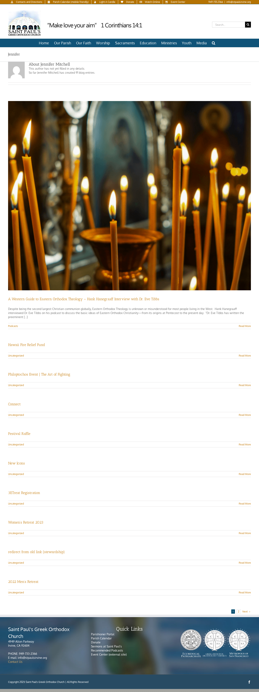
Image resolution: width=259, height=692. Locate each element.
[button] (213, 43)
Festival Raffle (19, 433)
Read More (245, 326)
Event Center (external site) (109, 654)
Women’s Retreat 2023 (25, 522)
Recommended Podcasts (107, 650)
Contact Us (15, 661)
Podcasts (13, 326)
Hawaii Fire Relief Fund (26, 345)
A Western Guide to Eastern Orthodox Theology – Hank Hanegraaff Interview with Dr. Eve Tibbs (83, 299)
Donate (96, 642)
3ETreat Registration (24, 493)
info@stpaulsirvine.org (238, 1)
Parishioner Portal (102, 634)
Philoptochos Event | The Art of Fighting (39, 374)
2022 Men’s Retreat (23, 581)
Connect (14, 404)
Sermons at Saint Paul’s (106, 646)
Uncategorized (16, 355)
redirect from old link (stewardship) (36, 552)
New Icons (16, 463)
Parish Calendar (101, 638)
